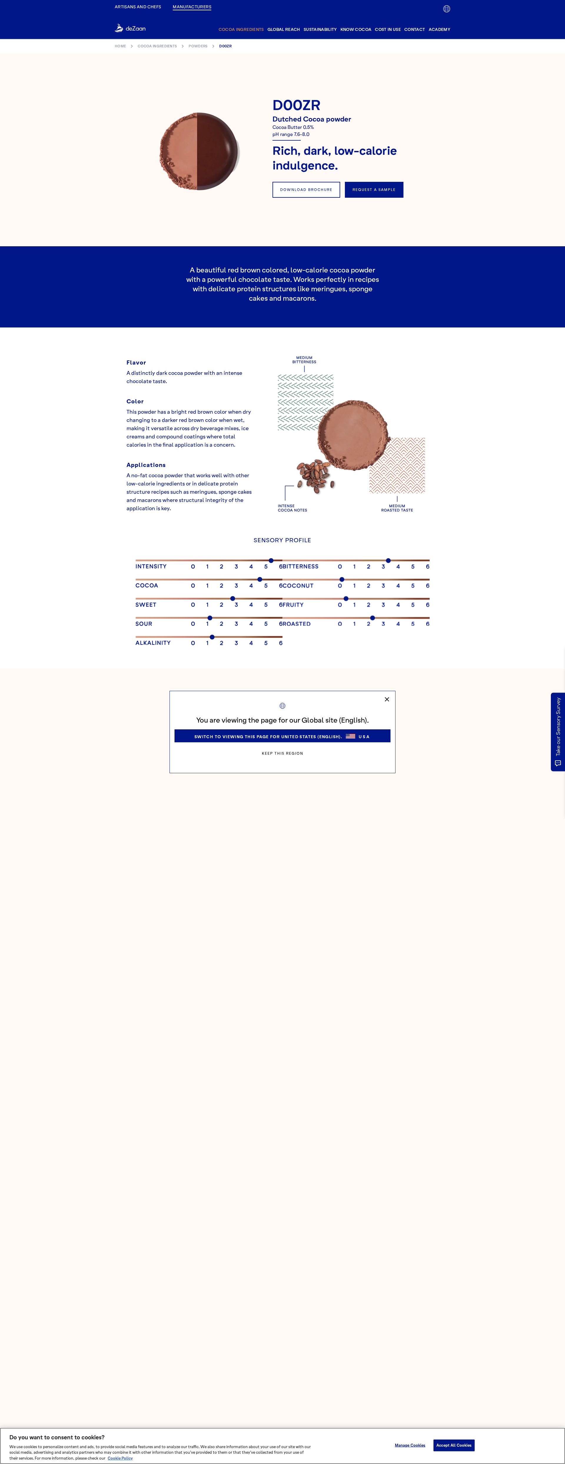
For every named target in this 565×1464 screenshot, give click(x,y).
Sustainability (320, 29)
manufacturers (192, 6)
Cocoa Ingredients (241, 29)
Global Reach (283, 29)
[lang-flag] (446, 8)
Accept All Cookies (453, 1445)
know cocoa (356, 29)
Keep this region (282, 753)
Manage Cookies (410, 1445)
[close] (386, 699)
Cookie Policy (120, 1457)
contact (414, 29)
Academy (439, 29)
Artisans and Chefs (138, 6)
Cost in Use (388, 29)
